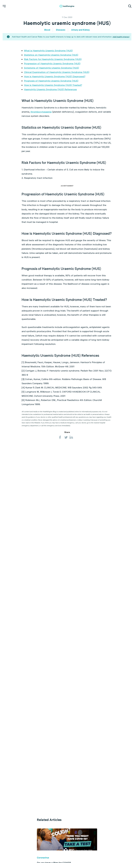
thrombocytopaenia (41, 111)
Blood (47, 30)
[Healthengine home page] (66, 6)
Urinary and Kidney (80, 30)
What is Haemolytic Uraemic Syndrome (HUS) (48, 50)
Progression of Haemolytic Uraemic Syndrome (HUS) (52, 63)
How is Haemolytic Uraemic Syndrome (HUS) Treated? (53, 85)
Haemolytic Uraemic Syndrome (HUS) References (50, 89)
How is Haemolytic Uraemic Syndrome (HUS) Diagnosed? (54, 76)
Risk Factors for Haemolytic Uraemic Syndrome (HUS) (53, 59)
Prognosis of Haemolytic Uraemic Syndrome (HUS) (51, 80)
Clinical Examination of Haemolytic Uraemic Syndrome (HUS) (56, 72)
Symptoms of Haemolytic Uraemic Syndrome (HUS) (51, 67)
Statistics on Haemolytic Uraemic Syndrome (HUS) (51, 54)
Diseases (60, 30)
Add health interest (121, 37)
